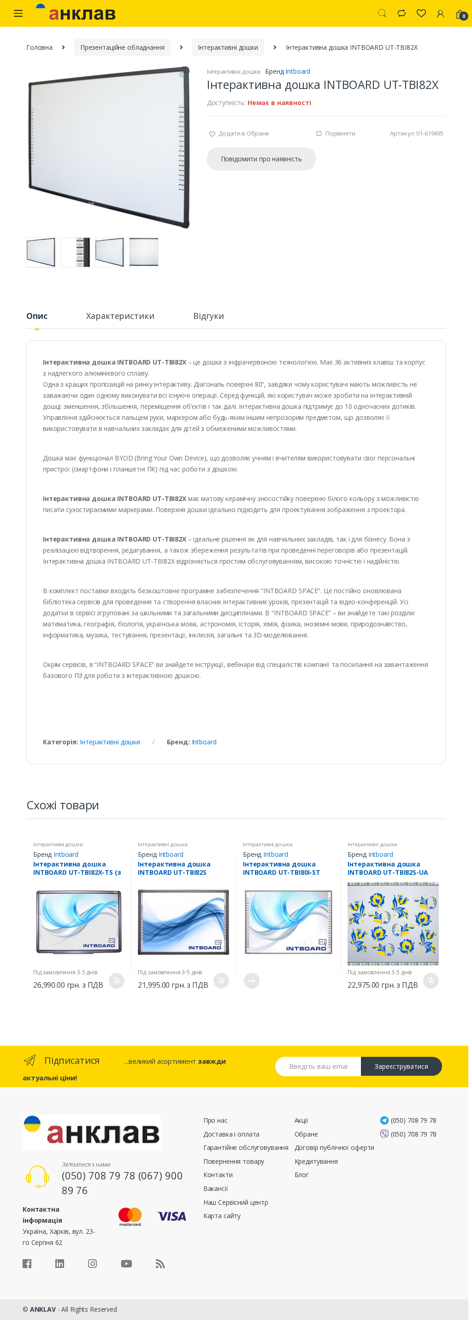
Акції (301, 1120)
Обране (306, 1134)
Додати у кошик (116, 981)
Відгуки (208, 316)
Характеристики (120, 316)
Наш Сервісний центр (235, 1202)
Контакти (218, 1174)
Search (382, 13)
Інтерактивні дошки (228, 47)
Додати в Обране (244, 133)
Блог (302, 1174)
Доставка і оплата (231, 1134)
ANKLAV (43, 1309)
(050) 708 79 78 (414, 1120)
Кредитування (316, 1161)
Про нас (215, 1120)
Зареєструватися (401, 1066)
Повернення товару (234, 1161)
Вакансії (215, 1188)
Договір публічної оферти (335, 1147)
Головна (39, 47)
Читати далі (251, 981)
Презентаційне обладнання (122, 47)
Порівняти (340, 133)
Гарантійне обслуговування (246, 1147)
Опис (36, 316)
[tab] (36, 320)
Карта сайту (222, 1215)
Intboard (297, 71)
